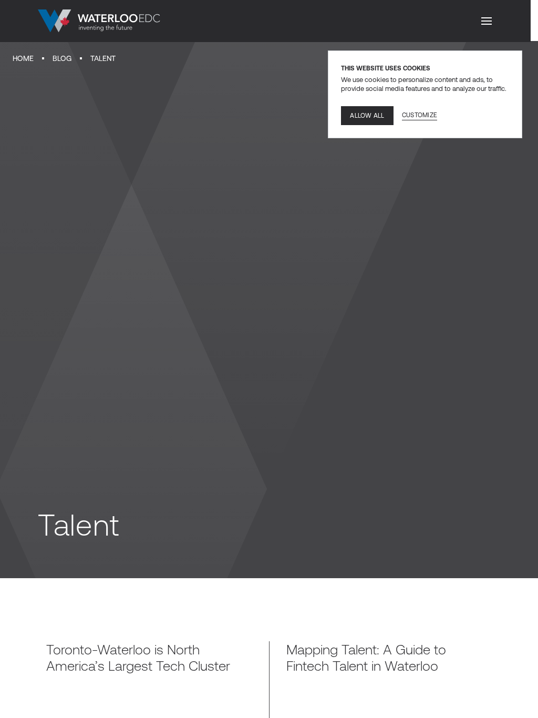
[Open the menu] (486, 21)
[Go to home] (99, 21)
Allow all (367, 115)
